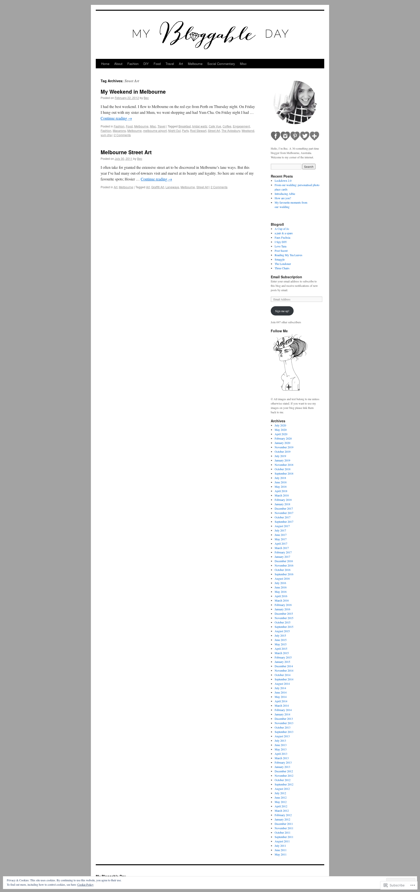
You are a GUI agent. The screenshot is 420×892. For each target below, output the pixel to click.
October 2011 (282, 832)
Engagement (241, 126)
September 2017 (284, 521)
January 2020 (282, 443)
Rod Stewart (198, 130)
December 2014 (284, 666)
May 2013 (281, 749)
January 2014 (282, 714)
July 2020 (280, 425)
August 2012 (282, 789)
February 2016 (283, 605)
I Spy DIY (281, 242)
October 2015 (282, 622)
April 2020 (281, 434)
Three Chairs (282, 268)
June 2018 (281, 482)
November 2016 (284, 565)
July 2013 (280, 740)
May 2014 (281, 697)
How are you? (283, 198)
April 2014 (281, 701)
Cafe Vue (215, 126)
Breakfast (184, 126)
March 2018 (282, 495)
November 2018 (284, 465)
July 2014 (280, 688)
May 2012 (281, 802)
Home (105, 63)
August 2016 (282, 578)
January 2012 (282, 819)
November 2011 (284, 828)
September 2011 (284, 837)
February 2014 (283, 710)
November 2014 (284, 670)
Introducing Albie (285, 194)
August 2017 (282, 526)
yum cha (106, 135)
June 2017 (281, 535)
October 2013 (282, 727)
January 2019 (282, 460)
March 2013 (282, 758)
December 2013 (284, 719)
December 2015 (284, 613)
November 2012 (284, 775)
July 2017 (280, 530)
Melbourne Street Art (126, 152)
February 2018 (283, 500)
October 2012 (282, 780)
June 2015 (281, 640)
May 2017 (281, 539)
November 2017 (284, 513)
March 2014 (282, 705)
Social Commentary (221, 63)
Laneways (172, 187)
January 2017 (282, 557)
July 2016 (280, 583)
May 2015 (281, 644)
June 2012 (281, 797)
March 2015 (282, 653)
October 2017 (282, 517)
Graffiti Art (157, 187)
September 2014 (284, 679)
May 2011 (281, 854)
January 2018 (282, 504)
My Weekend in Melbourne (133, 91)
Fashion (133, 63)
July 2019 (280, 456)
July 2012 (280, 793)
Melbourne (195, 63)
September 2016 (284, 574)
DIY (146, 63)
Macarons (119, 130)
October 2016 (282, 570)
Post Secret (281, 250)
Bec (146, 98)
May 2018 (281, 486)
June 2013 (281, 745)
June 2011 (281, 850)
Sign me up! (282, 311)
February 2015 (283, 657)
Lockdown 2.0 (283, 180)
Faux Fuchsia (282, 237)
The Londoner (283, 264)
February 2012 (283, 815)
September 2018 (284, 473)
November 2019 (284, 447)
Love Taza (280, 246)
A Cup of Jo (282, 229)
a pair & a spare (284, 233)
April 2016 (281, 596)
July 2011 (280, 845)
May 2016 (281, 592)
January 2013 (282, 767)
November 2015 (284, 618)
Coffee (227, 126)
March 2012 (282, 810)
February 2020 (283, 438)
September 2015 (284, 627)
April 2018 (281, 491)
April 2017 (281, 543)
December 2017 (284, 508)
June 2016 (281, 587)
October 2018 (282, 469)
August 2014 (282, 683)
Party (185, 130)
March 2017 (282, 548)
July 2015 (280, 635)
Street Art (214, 130)
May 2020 (281, 430)
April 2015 (281, 648)
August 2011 (282, 841)
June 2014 (281, 692)
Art (181, 63)
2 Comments (122, 135)
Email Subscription (286, 276)
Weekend (248, 130)
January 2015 (282, 662)
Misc (243, 63)
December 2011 (284, 824)
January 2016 (282, 609)
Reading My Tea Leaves (288, 255)
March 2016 (282, 600)
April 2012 (281, 806)
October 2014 (282, 675)
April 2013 (281, 754)
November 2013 (284, 723)
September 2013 (284, 732)
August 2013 (282, 736)
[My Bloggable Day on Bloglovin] (290, 390)
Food (157, 63)
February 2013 (283, 762)
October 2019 (282, 451)
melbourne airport (155, 130)
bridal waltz (199, 126)
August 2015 (282, 631)
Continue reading (116, 118)
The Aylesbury (230, 130)
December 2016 (284, 561)
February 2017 (283, 552)
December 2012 (284, 771)
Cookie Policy (85, 884)
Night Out (174, 130)
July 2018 (280, 478)
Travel (170, 63)
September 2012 (284, 784)
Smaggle (280, 259)
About (118, 63)
